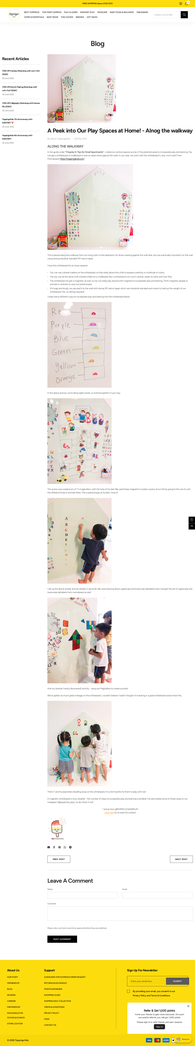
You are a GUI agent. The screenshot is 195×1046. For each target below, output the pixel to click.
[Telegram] (70, 847)
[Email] (48, 847)
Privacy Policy (139, 995)
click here (109, 812)
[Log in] (180, 3)
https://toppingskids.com (72, 159)
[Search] (170, 14)
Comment (51, 903)
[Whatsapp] (65, 847)
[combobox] (166, 14)
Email (124, 889)
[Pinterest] (59, 847)
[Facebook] (54, 847)
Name (50, 889)
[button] (192, 520)
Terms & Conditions (160, 995)
